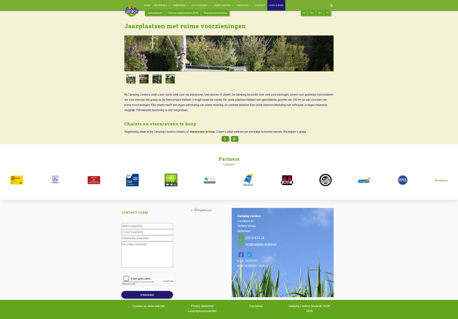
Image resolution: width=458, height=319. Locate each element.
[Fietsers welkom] (364, 180)
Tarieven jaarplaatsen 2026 (183, 12)
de (311, 12)
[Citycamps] (171, 180)
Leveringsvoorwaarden (202, 311)
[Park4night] (403, 180)
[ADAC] (17, 180)
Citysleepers (200, 5)
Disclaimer (256, 306)
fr (327, 12)
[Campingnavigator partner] (210, 180)
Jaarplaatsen (222, 5)
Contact (260, 5)
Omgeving (243, 5)
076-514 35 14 (254, 237)
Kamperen (180, 5)
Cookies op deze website (148, 306)
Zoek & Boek (276, 5)
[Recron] (248, 180)
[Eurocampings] (287, 180)
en (319, 12)
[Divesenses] (441, 180)
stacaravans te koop (202, 131)
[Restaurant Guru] (94, 180)
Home (147, 5)
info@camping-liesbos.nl (261, 244)
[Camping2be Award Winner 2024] (55, 180)
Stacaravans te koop (215, 12)
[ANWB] (132, 180)
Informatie (161, 5)
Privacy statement (202, 306)
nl (304, 12)
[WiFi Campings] (326, 180)
